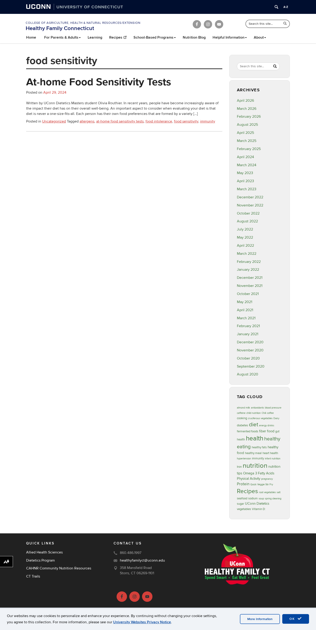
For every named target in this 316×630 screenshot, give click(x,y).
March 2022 (246, 253)
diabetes (242, 425)
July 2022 (245, 229)
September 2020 (250, 366)
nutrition (255, 465)
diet (253, 424)
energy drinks (266, 425)
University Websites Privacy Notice (142, 622)
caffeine (241, 413)
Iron (239, 467)
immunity (207, 121)
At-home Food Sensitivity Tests (98, 81)
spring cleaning (273, 498)
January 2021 (247, 334)
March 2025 (246, 140)
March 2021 (246, 318)
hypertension (244, 458)
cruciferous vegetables (260, 418)
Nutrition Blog (194, 37)
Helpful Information (229, 37)
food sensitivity (186, 121)
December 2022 (250, 197)
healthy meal (253, 453)
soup (261, 498)
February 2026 (249, 116)
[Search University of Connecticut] (276, 7)
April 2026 (245, 100)
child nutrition (253, 413)
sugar (240, 504)
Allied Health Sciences (44, 552)
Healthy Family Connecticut (60, 28)
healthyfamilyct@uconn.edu (142, 560)
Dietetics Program (40, 560)
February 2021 (248, 326)
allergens (87, 121)
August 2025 (247, 124)
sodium (253, 498)
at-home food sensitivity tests (120, 121)
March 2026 (246, 108)
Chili (264, 413)
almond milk (243, 407)
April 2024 (245, 157)
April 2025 (245, 132)
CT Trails (33, 576)
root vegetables (267, 492)
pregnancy (267, 478)
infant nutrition (272, 458)
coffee (270, 413)
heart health (270, 453)
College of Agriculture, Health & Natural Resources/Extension (83, 23)
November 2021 (249, 285)
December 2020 (250, 342)
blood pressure (273, 407)
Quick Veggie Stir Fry (261, 484)
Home (31, 37)
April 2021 (245, 310)
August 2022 (247, 221)
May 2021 (244, 302)
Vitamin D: (259, 509)
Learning (95, 37)
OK (292, 619)
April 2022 (245, 245)
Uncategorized (54, 121)
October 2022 (248, 213)
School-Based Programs (153, 37)
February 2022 (249, 261)
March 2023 (246, 189)
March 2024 (246, 165)
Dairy (276, 418)
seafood (242, 498)
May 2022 (245, 237)
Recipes (115, 37)
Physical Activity (248, 479)
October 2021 (248, 294)
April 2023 (245, 181)
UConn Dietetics (257, 504)
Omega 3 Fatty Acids (258, 473)
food (270, 431)
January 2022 (248, 269)
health (254, 438)
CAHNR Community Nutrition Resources (58, 568)
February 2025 (249, 149)
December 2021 (249, 277)
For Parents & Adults (61, 37)
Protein (243, 484)
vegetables (244, 509)
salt (278, 492)
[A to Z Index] (285, 7)
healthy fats (259, 447)
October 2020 (248, 358)
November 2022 (250, 205)
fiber (262, 431)
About (259, 37)
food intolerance (159, 121)
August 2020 (247, 374)
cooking (242, 418)
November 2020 (250, 350)
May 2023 (245, 173)
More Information (260, 619)
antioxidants (257, 407)
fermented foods (247, 431)
